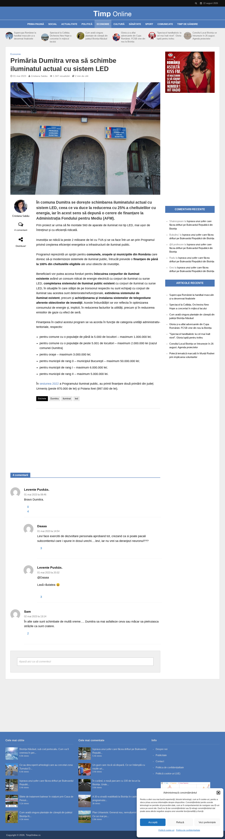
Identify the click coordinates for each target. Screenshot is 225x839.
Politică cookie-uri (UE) (168, 773)
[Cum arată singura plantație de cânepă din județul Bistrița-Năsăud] (80, 36)
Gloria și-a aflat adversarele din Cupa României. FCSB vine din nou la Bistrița (133, 37)
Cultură (119, 24)
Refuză (180, 822)
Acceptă (152, 822)
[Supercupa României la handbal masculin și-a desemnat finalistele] (8, 36)
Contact (160, 761)
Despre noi (161, 749)
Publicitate (161, 755)
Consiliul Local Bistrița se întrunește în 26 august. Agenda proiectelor (205, 35)
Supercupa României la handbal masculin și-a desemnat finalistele (25, 35)
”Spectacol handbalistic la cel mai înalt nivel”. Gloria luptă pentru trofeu (169, 35)
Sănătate (135, 24)
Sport (149, 24)
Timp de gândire (187, 24)
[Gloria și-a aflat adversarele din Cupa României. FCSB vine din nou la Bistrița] (115, 37)
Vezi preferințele (207, 822)
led (76, 398)
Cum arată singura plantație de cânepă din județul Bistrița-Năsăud (96, 35)
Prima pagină (35, 24)
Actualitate (69, 24)
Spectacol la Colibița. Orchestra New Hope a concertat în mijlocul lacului (60, 37)
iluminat (67, 398)
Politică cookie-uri (166, 830)
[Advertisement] (98, 437)
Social (52, 24)
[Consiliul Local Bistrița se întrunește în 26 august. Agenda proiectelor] (187, 36)
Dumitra (54, 398)
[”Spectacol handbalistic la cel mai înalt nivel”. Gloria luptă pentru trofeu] (151, 36)
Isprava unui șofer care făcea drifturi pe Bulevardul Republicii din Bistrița (191, 225)
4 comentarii (20, 230)
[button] (218, 792)
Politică (87, 24)
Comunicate (165, 24)
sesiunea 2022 (50, 383)
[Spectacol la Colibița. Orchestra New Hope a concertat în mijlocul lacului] (44, 37)
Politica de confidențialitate (188, 830)
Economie (103, 24)
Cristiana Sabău (39, 76)
